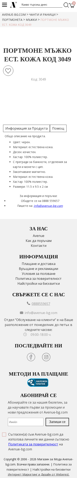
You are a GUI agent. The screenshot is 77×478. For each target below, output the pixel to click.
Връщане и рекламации (38, 268)
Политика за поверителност (38, 278)
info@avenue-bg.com (48, 206)
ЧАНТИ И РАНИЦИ (42, 14)
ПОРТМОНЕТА (12, 20)
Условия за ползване (38, 273)
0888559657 (41, 303)
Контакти (38, 245)
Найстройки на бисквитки (38, 283)
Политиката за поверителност (33, 444)
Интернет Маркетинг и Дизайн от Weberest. (38, 474)
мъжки (31, 20)
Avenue (38, 235)
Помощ (58, 128)
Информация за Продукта (26, 128)
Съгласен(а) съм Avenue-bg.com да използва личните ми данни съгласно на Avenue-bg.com (38, 441)
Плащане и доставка (38, 263)
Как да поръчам (39, 240)
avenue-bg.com (14, 14)
